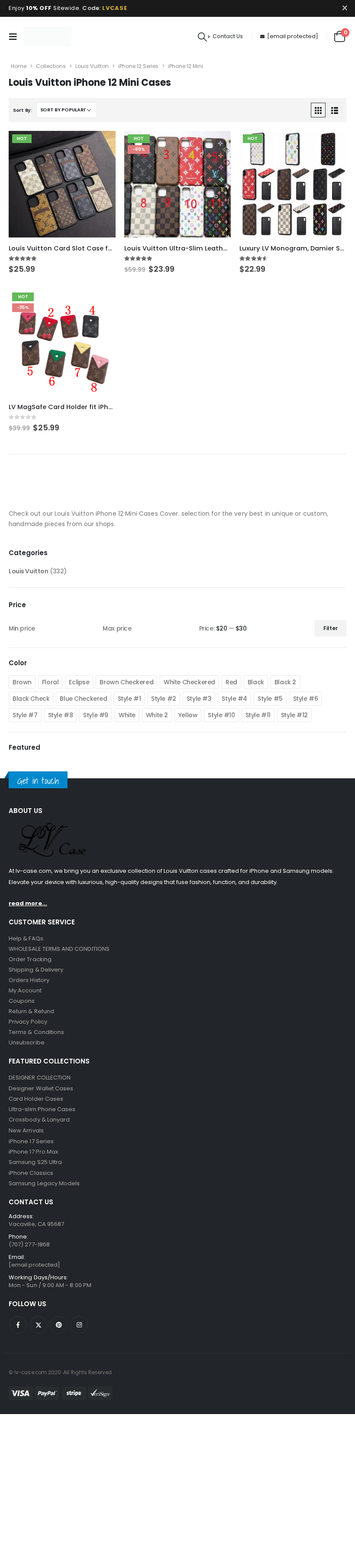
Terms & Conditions (36, 1032)
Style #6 (305, 698)
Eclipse (79, 682)
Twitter (38, 1324)
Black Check (31, 698)
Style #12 (294, 715)
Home (18, 66)
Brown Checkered (126, 682)
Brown (22, 682)
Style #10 (221, 715)
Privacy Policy (28, 1022)
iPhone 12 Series (138, 66)
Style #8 (60, 715)
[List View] (334, 110)
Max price (117, 628)
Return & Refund (31, 1011)
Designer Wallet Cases (41, 1088)
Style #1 (129, 698)
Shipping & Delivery (36, 970)
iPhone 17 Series (31, 1141)
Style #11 (258, 715)
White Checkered (189, 682)
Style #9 (95, 715)
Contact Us (228, 36)
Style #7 (25, 715)
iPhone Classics (31, 1173)
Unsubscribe (27, 1042)
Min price (22, 628)
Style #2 (163, 698)
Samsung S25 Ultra (35, 1162)
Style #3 (199, 698)
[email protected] (292, 36)
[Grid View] (318, 110)
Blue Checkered (83, 698)
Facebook (18, 1324)
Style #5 (270, 698)
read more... (28, 903)
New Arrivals (26, 1130)
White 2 (157, 715)
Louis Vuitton (92, 66)
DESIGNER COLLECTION (40, 1077)
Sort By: (22, 110)
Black (256, 682)
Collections (51, 66)
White (127, 715)
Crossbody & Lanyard (39, 1119)
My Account (25, 990)
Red (231, 682)
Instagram (79, 1324)
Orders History (29, 980)
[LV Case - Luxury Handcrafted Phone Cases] (47, 36)
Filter (330, 628)
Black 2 (285, 682)
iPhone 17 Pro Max (33, 1152)
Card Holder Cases (36, 1099)
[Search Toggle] (202, 37)
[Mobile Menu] (15, 36)
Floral (50, 682)
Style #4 (234, 698)
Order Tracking (30, 959)
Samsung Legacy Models (44, 1183)
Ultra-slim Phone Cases (42, 1109)
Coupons (22, 1001)
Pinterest (59, 1324)
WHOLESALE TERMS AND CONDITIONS (59, 949)
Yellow (187, 715)
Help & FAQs (26, 938)
